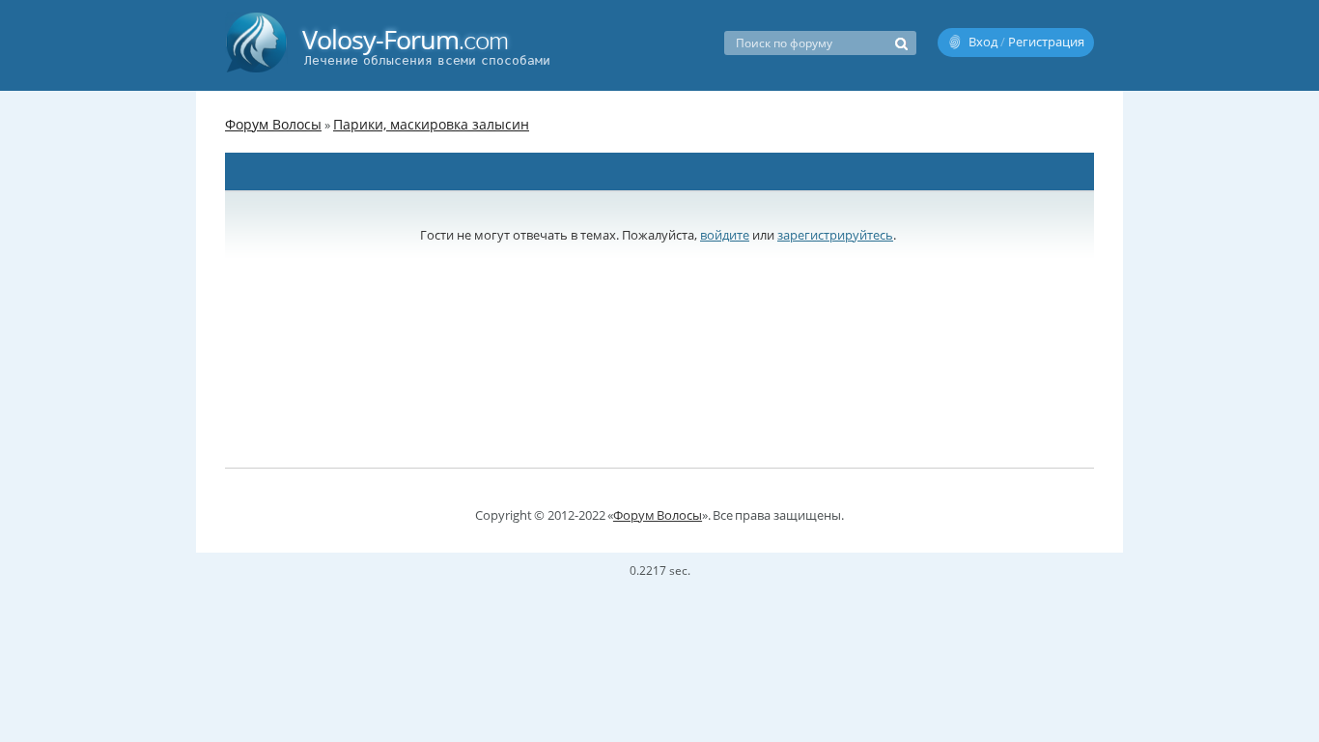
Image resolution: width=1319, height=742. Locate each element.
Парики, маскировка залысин (431, 124)
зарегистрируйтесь (835, 234)
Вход (982, 41)
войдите (724, 234)
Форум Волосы (273, 124)
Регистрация (1046, 41)
